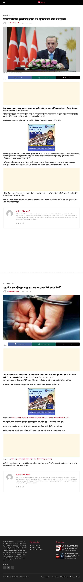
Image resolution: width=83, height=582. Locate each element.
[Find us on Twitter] (8, 567)
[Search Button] (79, 2)
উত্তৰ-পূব (8, 15)
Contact (78, 577)
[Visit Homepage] (41, 2)
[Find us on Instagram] (12, 567)
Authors (62, 577)
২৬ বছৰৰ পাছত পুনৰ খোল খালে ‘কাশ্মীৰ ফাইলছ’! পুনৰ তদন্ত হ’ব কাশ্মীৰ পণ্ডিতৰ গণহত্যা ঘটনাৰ (71, 547)
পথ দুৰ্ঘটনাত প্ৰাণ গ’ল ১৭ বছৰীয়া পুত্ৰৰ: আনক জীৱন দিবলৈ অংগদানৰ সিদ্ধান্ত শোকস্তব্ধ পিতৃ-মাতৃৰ (72, 555)
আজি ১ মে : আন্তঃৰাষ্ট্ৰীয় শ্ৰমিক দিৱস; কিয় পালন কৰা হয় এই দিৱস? (31, 459)
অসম (12, 15)
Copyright (48, 577)
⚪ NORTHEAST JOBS (35, 547)
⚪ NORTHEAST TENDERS (36, 549)
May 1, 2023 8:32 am (26, 291)
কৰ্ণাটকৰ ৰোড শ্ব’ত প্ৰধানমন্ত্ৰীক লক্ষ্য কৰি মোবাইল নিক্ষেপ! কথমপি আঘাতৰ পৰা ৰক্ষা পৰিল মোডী (40, 418)
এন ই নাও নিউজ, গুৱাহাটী (14, 23)
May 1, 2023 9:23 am (26, 23)
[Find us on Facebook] (4, 567)
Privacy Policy (55, 577)
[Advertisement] (41, 9)
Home (4, 15)
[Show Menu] (4, 2)
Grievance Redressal (69, 577)
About (42, 577)
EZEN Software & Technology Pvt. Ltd (21, 576)
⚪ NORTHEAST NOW (35, 545)
